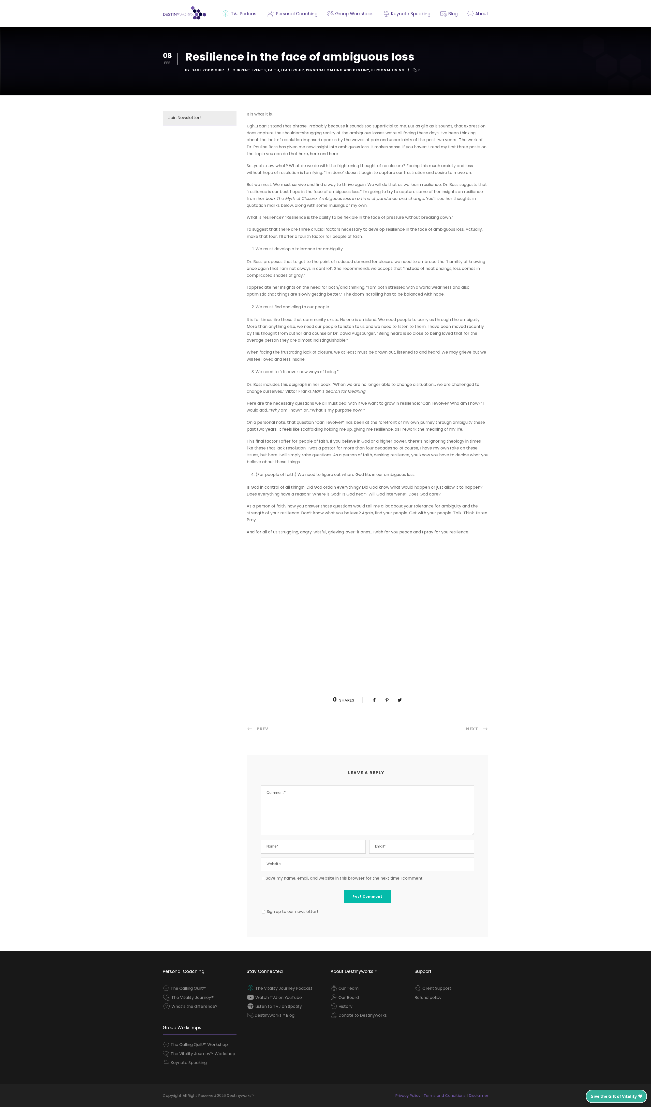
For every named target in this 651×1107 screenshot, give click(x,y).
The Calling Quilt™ (188, 988)
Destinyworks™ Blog (274, 1015)
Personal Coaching (296, 14)
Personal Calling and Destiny (337, 70)
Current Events (249, 70)
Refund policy (428, 997)
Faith (273, 70)
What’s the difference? (193, 1006)
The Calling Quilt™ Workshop (199, 1044)
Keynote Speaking (410, 14)
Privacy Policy (407, 1095)
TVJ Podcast (244, 14)
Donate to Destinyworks (362, 1015)
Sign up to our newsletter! (292, 911)
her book (267, 198)
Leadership (292, 70)
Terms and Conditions (445, 1095)
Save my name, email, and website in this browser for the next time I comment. (344, 878)
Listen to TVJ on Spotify (278, 1006)
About (481, 14)
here (303, 154)
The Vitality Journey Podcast (283, 988)
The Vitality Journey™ (192, 997)
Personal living (388, 70)
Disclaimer (478, 1095)
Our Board (348, 997)
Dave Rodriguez (208, 70)
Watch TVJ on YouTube (278, 997)
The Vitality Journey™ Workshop (202, 1054)
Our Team (348, 988)
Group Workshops (354, 14)
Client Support (436, 988)
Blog (452, 14)
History (344, 1006)
